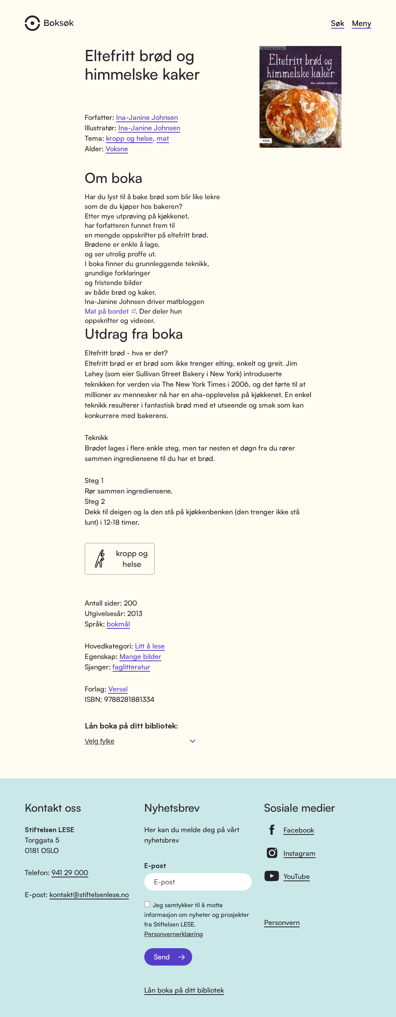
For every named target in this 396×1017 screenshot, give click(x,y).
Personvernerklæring (173, 934)
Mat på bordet (107, 311)
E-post (155, 866)
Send (162, 956)
